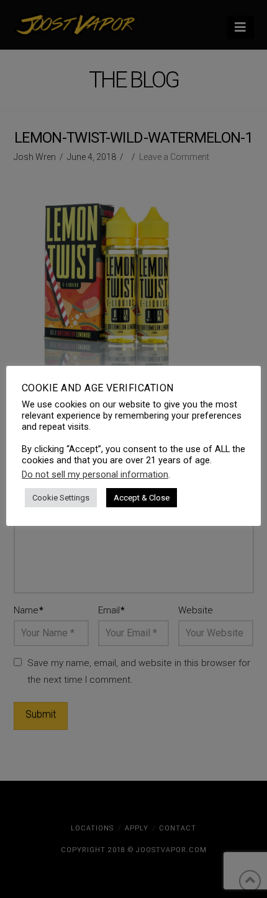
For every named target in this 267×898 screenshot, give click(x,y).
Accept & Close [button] (142, 497)
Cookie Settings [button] (60, 497)
